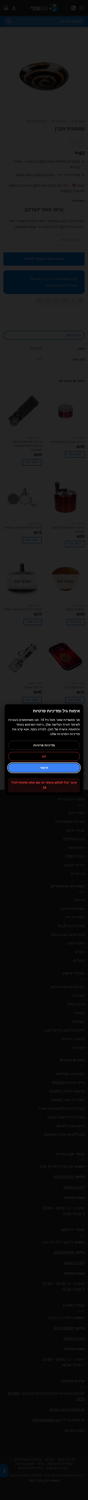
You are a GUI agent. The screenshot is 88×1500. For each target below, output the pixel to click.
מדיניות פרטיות (44, 745)
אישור (44, 768)
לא (44, 756)
